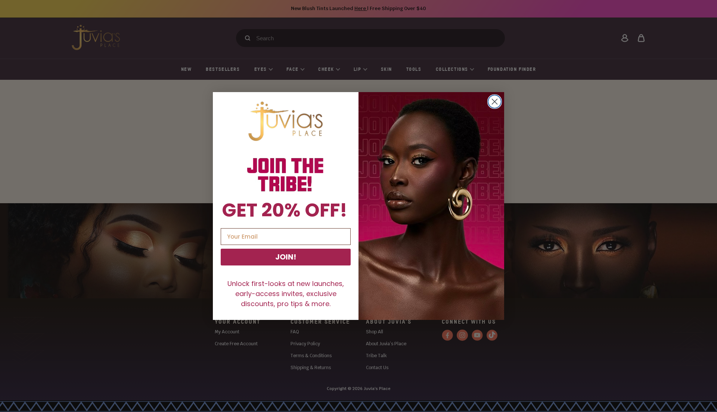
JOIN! (285, 257)
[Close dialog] (494, 101)
